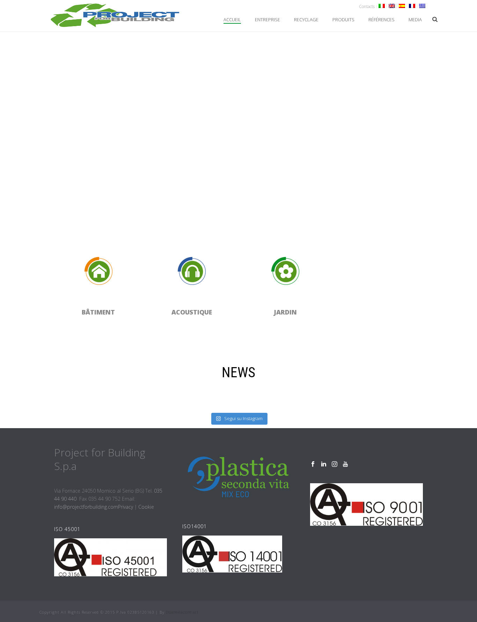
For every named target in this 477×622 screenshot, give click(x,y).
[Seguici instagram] (334, 464)
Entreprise (267, 19)
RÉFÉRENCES (381, 19)
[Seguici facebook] (313, 464)
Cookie (146, 506)
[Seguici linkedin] (323, 464)
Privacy (125, 506)
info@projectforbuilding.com (86, 506)
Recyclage (306, 19)
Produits (343, 19)
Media (415, 19)
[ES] (402, 6)
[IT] (382, 6)
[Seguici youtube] (345, 464)
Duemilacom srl (182, 612)
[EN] (392, 6)
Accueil (232, 19)
